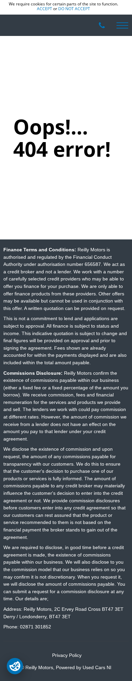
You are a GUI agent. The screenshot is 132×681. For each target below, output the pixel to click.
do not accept (74, 9)
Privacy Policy (67, 655)
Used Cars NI (97, 667)
